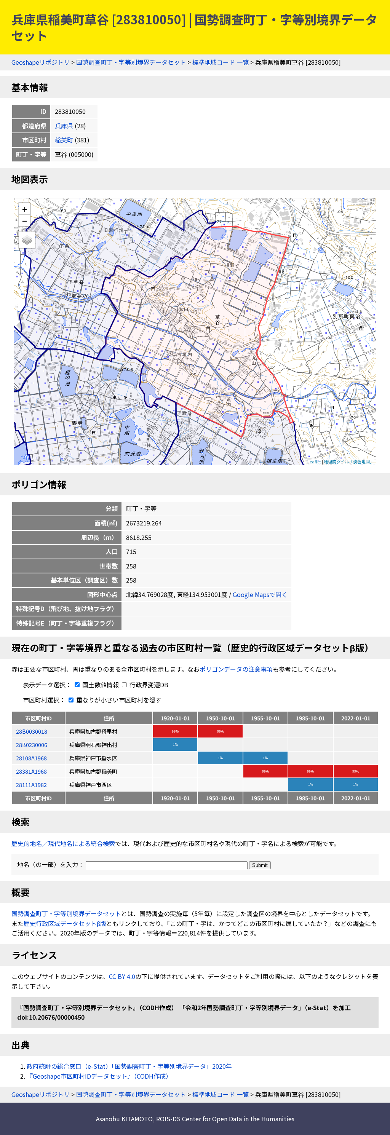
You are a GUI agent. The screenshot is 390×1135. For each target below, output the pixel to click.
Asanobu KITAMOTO (124, 1118)
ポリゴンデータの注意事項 (236, 669)
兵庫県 (64, 125)
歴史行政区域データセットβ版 (65, 923)
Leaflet (314, 461)
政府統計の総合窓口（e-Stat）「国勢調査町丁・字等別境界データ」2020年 (129, 1066)
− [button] (24, 220)
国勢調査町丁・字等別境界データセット (131, 62)
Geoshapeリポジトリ (40, 62)
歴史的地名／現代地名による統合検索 (63, 843)
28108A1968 (31, 758)
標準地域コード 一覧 (220, 62)
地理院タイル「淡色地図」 (349, 461)
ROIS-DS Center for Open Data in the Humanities (225, 1118)
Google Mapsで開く (260, 594)
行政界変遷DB (148, 684)
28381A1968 (31, 771)
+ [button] (24, 209)
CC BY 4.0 (122, 976)
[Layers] (27, 239)
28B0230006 (31, 745)
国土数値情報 (100, 684)
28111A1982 (31, 785)
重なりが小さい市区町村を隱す (118, 699)
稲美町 (64, 139)
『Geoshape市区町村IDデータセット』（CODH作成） (99, 1076)
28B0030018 (31, 731)
